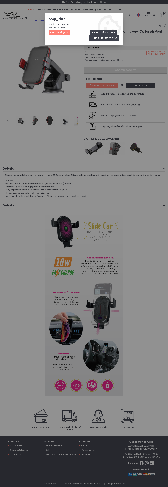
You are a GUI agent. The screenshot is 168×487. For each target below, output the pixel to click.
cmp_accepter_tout (105, 37)
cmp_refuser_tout (104, 32)
